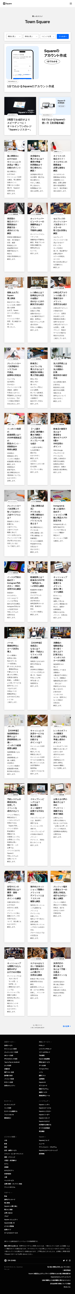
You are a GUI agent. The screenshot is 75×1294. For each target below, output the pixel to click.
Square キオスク (44, 1121)
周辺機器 (41, 1131)
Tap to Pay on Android (11, 1062)
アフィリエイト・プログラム (48, 1147)
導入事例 (7, 1203)
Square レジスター (45, 1111)
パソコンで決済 (9, 1079)
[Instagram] (70, 1260)
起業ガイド (7, 1229)
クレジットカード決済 (11, 1052)
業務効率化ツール (44, 1095)
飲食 (5, 1143)
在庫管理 (41, 1079)
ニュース (41, 1143)
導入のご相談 (8, 1209)
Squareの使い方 (9, 1223)
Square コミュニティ (11, 1219)
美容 (5, 1147)
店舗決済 (7, 1069)
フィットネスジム (9, 1187)
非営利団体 (7, 1174)
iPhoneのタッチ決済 (10, 1059)
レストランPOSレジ (45, 1049)
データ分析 (42, 1065)
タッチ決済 (7, 1065)
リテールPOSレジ (44, 1052)
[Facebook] (67, 1260)
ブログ (6, 1216)
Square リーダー (44, 1114)
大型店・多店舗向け (10, 1160)
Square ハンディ (44, 1104)
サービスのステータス (11, 1233)
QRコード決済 (8, 1055)
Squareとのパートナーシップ (48, 1150)
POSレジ (42, 1045)
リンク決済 (7, 1108)
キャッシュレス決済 (10, 1049)
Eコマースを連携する (10, 1111)
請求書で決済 (8, 1075)
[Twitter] (64, 1260)
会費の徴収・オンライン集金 (13, 1184)
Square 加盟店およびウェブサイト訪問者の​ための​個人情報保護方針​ (50, 1273)
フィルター (63, 36)
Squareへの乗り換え (10, 1206)
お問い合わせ (8, 1213)
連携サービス (43, 1092)
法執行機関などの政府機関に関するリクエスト (56, 1280)
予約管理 (41, 1055)
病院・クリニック (9, 1157)
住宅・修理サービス (10, 1150)
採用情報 (41, 1154)
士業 (5, 1177)
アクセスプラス (44, 1069)
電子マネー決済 (9, 1072)
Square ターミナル (45, 1108)
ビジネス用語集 (9, 1226)
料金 (5, 1196)
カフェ (6, 1164)
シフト (41, 1072)
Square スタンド (44, 1118)
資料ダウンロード (9, 1199)
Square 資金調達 (44, 1059)
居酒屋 (6, 1167)
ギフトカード (43, 1085)
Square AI (42, 1082)
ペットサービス (9, 1180)
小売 (5, 1140)
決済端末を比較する (45, 1124)
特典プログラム (44, 1089)
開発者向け (7, 1118)
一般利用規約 (66, 1270)
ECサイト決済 (8, 1082)
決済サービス (8, 1045)
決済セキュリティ (9, 1085)
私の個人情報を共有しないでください (59, 1267)
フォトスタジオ (9, 1114)
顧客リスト (42, 1075)
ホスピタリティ (9, 1170)
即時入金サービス (44, 1062)
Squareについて (44, 1140)
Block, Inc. (67, 1287)
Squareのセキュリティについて (61, 1277)
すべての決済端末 (44, 1128)
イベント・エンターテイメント (13, 1154)
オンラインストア (9, 1104)
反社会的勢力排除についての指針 (60, 1283)
